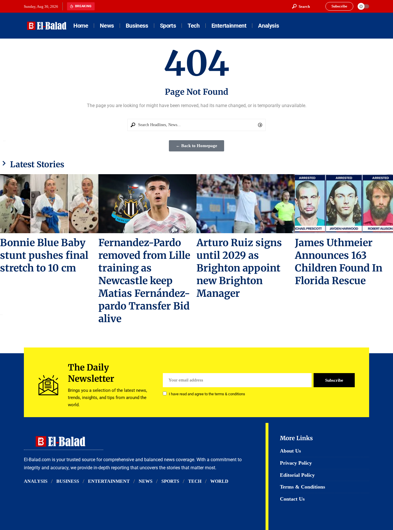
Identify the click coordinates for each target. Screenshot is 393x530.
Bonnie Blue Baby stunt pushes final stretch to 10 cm (44, 255)
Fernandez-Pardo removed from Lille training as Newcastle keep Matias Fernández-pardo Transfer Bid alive (144, 281)
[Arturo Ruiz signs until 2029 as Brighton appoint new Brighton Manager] (246, 203)
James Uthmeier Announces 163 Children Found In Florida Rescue (338, 262)
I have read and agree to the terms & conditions (207, 394)
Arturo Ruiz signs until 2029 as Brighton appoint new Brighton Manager (239, 268)
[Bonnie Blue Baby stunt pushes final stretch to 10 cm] (49, 203)
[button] (301, 6)
